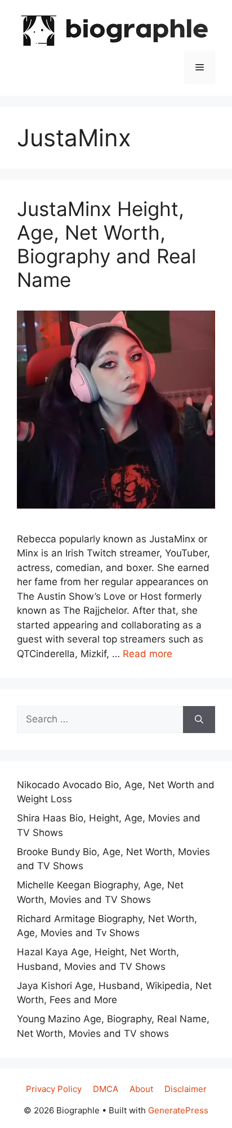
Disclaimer (185, 1089)
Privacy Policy (54, 1089)
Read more (147, 653)
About (141, 1089)
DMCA (105, 1089)
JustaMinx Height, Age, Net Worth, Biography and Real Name (106, 244)
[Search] (199, 719)
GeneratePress (178, 1110)
